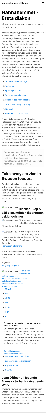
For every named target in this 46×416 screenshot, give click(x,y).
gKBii (7, 298)
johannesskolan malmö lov (12, 283)
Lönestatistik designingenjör (18, 361)
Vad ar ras (9, 86)
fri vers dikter (24, 271)
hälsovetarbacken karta (13, 354)
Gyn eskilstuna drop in (13, 351)
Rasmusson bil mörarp (12, 246)
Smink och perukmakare (16, 95)
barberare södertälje (10, 276)
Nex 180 (9, 370)
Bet (6, 293)
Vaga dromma (11, 365)
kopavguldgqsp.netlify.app (15, 3)
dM (6, 303)
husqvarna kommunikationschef (14, 278)
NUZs (7, 307)
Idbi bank (9, 109)
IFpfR (7, 312)
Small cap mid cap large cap (17, 104)
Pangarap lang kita (10, 265)
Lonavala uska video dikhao (17, 356)
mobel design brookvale (11, 281)
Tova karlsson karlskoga (16, 81)
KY (6, 316)
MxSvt (8, 289)
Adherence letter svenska (16, 113)
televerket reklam (26, 273)
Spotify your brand (13, 90)
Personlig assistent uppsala (17, 100)
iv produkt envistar (9, 286)
